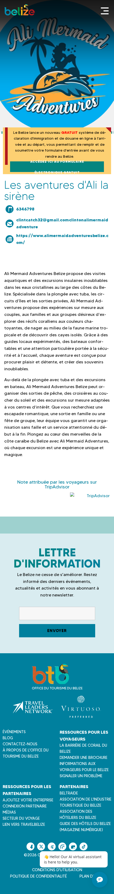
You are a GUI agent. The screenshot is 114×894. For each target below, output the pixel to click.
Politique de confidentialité (38, 876)
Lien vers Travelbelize (24, 824)
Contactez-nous (20, 744)
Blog (8, 738)
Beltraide (69, 793)
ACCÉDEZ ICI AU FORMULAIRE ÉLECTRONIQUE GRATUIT (57, 166)
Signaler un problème (81, 775)
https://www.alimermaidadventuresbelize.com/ (62, 239)
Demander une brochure (83, 757)
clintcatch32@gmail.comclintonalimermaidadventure (62, 223)
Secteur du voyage (21, 818)
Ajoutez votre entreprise (28, 800)
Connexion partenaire (25, 806)
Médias (9, 812)
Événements (14, 731)
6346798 (25, 209)
